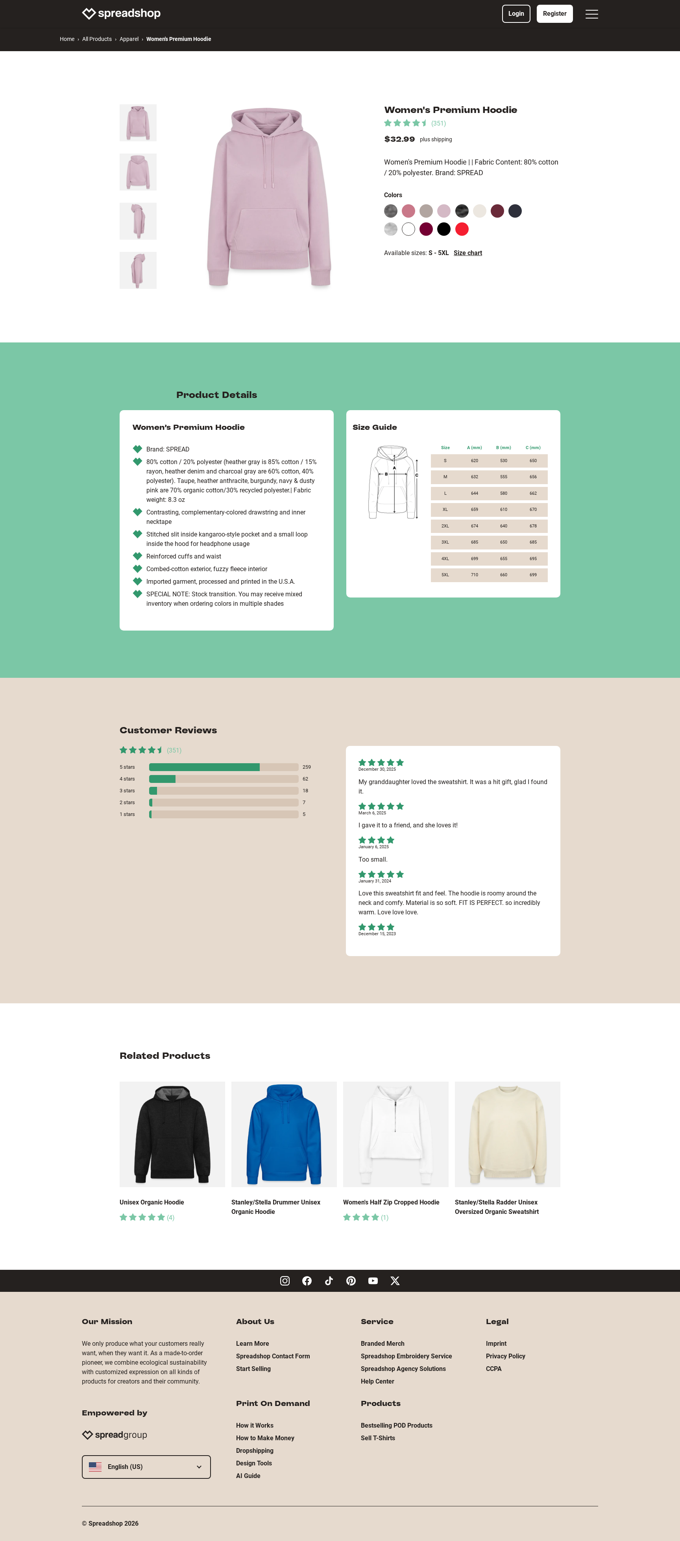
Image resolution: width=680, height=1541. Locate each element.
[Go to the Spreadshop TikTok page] (329, 1281)
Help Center (377, 1381)
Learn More (252, 1343)
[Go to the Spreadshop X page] (395, 1281)
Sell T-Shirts (378, 1438)
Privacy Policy (505, 1356)
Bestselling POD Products (396, 1425)
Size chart (468, 253)
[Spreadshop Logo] (121, 14)
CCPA (494, 1369)
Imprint (496, 1343)
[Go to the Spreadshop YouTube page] (373, 1281)
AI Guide (248, 1476)
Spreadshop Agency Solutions (403, 1369)
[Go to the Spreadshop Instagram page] (285, 1281)
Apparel (129, 39)
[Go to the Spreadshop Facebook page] (307, 1281)
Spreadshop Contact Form (273, 1356)
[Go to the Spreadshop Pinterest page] (351, 1281)
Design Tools (254, 1463)
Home (67, 39)
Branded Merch (383, 1343)
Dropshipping (254, 1450)
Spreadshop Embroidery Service (406, 1356)
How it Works (254, 1425)
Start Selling (253, 1369)
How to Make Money (265, 1438)
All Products (97, 39)
